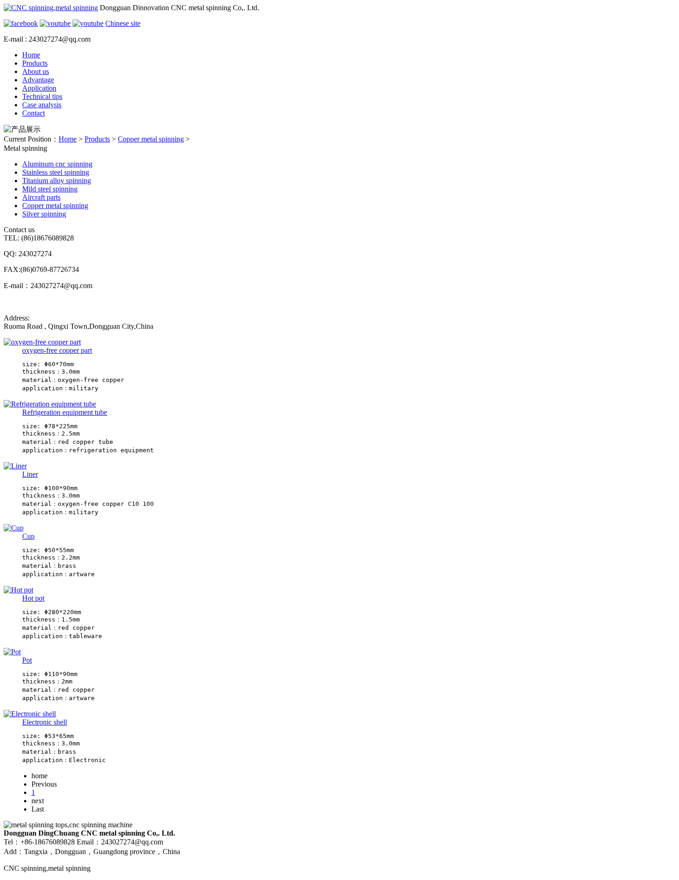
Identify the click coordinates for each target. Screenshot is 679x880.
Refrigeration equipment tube (64, 412)
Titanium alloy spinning (56, 181)
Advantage (38, 80)
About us (35, 71)
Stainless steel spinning (55, 172)
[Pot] (12, 652)
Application (39, 88)
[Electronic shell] (30, 714)
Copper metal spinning (151, 139)
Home (31, 55)
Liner (30, 474)
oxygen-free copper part (57, 350)
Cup (28, 536)
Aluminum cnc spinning (57, 164)
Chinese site (122, 23)
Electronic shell (44, 722)
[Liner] (15, 466)
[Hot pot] (18, 590)
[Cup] (14, 528)
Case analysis (41, 105)
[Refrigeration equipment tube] (50, 404)
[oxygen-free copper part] (42, 342)
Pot (27, 660)
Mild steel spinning (50, 189)
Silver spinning (44, 214)
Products (35, 63)
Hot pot (33, 598)
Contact (33, 113)
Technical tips (42, 96)
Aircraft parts (41, 197)
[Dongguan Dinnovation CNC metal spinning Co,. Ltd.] (51, 8)
